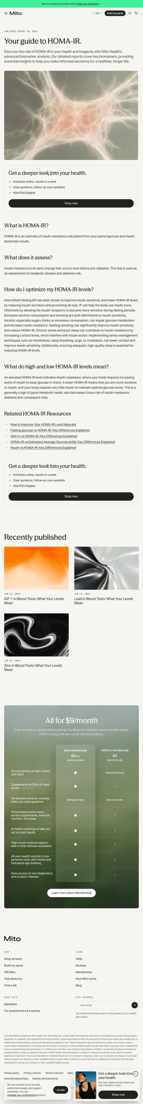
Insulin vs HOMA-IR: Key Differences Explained (43, 448)
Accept (61, 1089)
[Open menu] (6, 13)
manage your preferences (21, 1095)
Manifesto (10, 1004)
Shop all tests (13, 959)
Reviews (81, 965)
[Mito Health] (12, 938)
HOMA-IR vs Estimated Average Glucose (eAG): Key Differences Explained (62, 442)
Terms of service (54, 1073)
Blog (79, 985)
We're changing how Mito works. (70, 3)
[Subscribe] (134, 1005)
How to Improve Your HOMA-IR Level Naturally (43, 424)
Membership (84, 972)
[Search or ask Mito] (130, 13)
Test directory (13, 979)
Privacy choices (32, 1073)
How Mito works (86, 979)
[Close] (135, 1073)
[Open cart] (136, 13)
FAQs (79, 959)
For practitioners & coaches (22, 1011)
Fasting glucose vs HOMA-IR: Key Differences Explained (50, 430)
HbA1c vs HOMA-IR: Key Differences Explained (43, 436)
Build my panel (115, 13)
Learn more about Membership (71, 893)
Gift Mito (9, 972)
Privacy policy (11, 1073)
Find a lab (10, 985)
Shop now (71, 203)
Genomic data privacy (16, 1078)
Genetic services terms (45, 1078)
